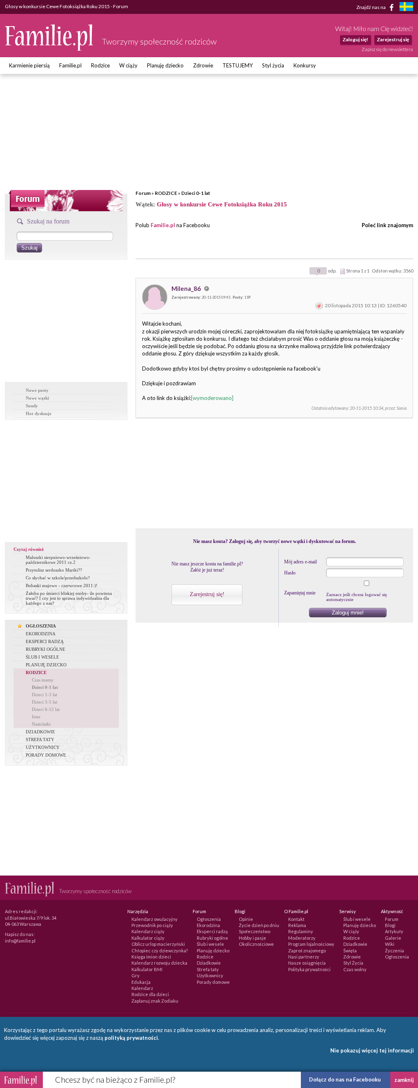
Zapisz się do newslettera (387, 49)
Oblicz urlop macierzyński (158, 944)
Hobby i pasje (252, 938)
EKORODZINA (41, 633)
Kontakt (296, 919)
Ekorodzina (208, 925)
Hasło (290, 573)
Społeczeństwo (254, 931)
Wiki (389, 944)
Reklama (297, 925)
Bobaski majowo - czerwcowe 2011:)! (62, 585)
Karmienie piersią (29, 65)
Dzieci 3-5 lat (44, 701)
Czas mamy (42, 679)
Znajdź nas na (371, 7)
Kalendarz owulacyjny (154, 919)
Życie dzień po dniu (259, 925)
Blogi (390, 925)
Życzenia (394, 950)
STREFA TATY (40, 739)
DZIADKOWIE (40, 731)
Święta (350, 950)
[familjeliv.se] (406, 7)
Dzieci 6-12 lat (46, 709)
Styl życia (273, 65)
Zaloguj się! (355, 39)
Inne (36, 716)
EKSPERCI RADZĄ (45, 641)
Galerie (393, 938)
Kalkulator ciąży (148, 938)
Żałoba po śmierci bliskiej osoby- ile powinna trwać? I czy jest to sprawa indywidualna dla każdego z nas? (69, 598)
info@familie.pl (20, 940)
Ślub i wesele (210, 944)
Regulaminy (300, 931)
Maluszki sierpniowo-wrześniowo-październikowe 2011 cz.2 (58, 560)
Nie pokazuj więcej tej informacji (372, 1050)
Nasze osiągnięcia (307, 962)
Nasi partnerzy (303, 956)
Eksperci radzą (212, 931)
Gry (135, 975)
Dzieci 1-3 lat (44, 694)
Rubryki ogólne (212, 938)
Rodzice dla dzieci (150, 994)
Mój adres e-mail (300, 562)
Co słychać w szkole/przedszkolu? (58, 577)
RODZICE (166, 193)
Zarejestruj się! (207, 594)
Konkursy (304, 65)
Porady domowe (213, 982)
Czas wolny (355, 969)
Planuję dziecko (165, 65)
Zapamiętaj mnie (300, 593)
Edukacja (141, 982)
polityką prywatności (131, 1037)
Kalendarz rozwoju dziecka (159, 962)
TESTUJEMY (237, 65)
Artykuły (394, 931)
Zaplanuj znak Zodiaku (154, 1000)
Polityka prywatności (309, 969)
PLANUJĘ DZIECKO (46, 664)
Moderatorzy (302, 938)
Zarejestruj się (393, 39)
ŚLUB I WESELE (42, 657)
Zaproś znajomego (307, 950)
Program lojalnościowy (311, 944)
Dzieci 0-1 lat (195, 193)
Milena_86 (186, 288)
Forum (143, 193)
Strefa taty (208, 969)
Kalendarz (142, 988)
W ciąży (128, 65)
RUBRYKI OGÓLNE (45, 649)
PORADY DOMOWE (46, 755)
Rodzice (100, 65)
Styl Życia (353, 962)
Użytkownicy (210, 975)
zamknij (404, 1080)
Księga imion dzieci (151, 956)
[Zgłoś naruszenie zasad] (319, 305)
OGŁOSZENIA (41, 625)
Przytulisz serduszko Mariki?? (54, 569)
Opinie (246, 919)
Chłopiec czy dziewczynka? (159, 950)
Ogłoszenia (209, 919)
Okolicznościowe (256, 944)
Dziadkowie (209, 962)
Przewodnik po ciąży (152, 925)
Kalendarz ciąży (148, 931)
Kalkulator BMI (146, 969)
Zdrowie (203, 65)
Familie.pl (70, 65)
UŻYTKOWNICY (43, 747)
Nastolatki (41, 724)
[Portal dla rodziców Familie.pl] (49, 48)
